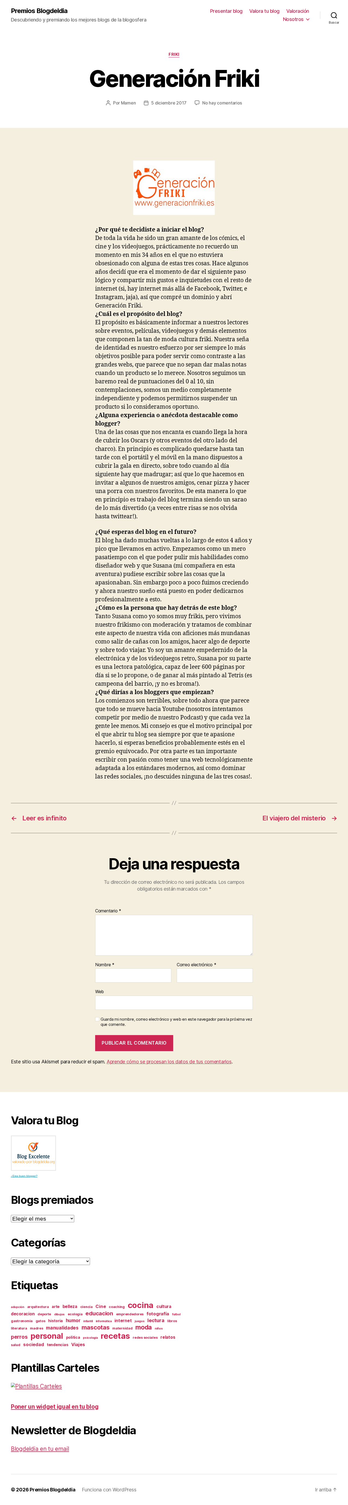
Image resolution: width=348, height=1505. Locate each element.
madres (36, 1328)
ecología (75, 1314)
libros (172, 1321)
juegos (139, 1321)
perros (19, 1337)
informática (104, 1321)
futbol (176, 1314)
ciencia (86, 1307)
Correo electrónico (196, 964)
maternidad (122, 1328)
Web (99, 991)
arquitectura (38, 1307)
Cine (100, 1306)
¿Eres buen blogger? (24, 1175)
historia (55, 1320)
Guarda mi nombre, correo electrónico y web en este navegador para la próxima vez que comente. (176, 1022)
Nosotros (293, 19)
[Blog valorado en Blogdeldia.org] (33, 1153)
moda (143, 1327)
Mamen (128, 103)
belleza (70, 1306)
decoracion (23, 1313)
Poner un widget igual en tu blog (54, 1406)
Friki (174, 54)
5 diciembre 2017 (169, 103)
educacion (99, 1313)
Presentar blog (226, 11)
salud (15, 1345)
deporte (44, 1314)
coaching (117, 1307)
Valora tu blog (264, 11)
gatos (40, 1321)
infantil (88, 1321)
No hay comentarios (222, 103)
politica (73, 1337)
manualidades (62, 1328)
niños (159, 1328)
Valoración (297, 11)
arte (56, 1306)
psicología (90, 1338)
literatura (19, 1328)
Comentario (108, 911)
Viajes (78, 1344)
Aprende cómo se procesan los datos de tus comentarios (169, 1061)
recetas (115, 1336)
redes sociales (145, 1337)
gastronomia (22, 1321)
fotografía (158, 1313)
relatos (167, 1337)
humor (73, 1320)
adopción (17, 1307)
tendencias (57, 1344)
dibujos (59, 1314)
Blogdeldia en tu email (40, 1448)
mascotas (96, 1327)
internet (123, 1320)
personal (46, 1336)
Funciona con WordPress (109, 1489)
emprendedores (130, 1314)
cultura (163, 1306)
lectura (155, 1320)
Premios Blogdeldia (39, 11)
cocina (140, 1305)
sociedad (33, 1344)
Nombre (104, 964)
